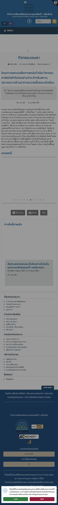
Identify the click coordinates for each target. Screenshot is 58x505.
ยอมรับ (16, 499)
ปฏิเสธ (42, 499)
